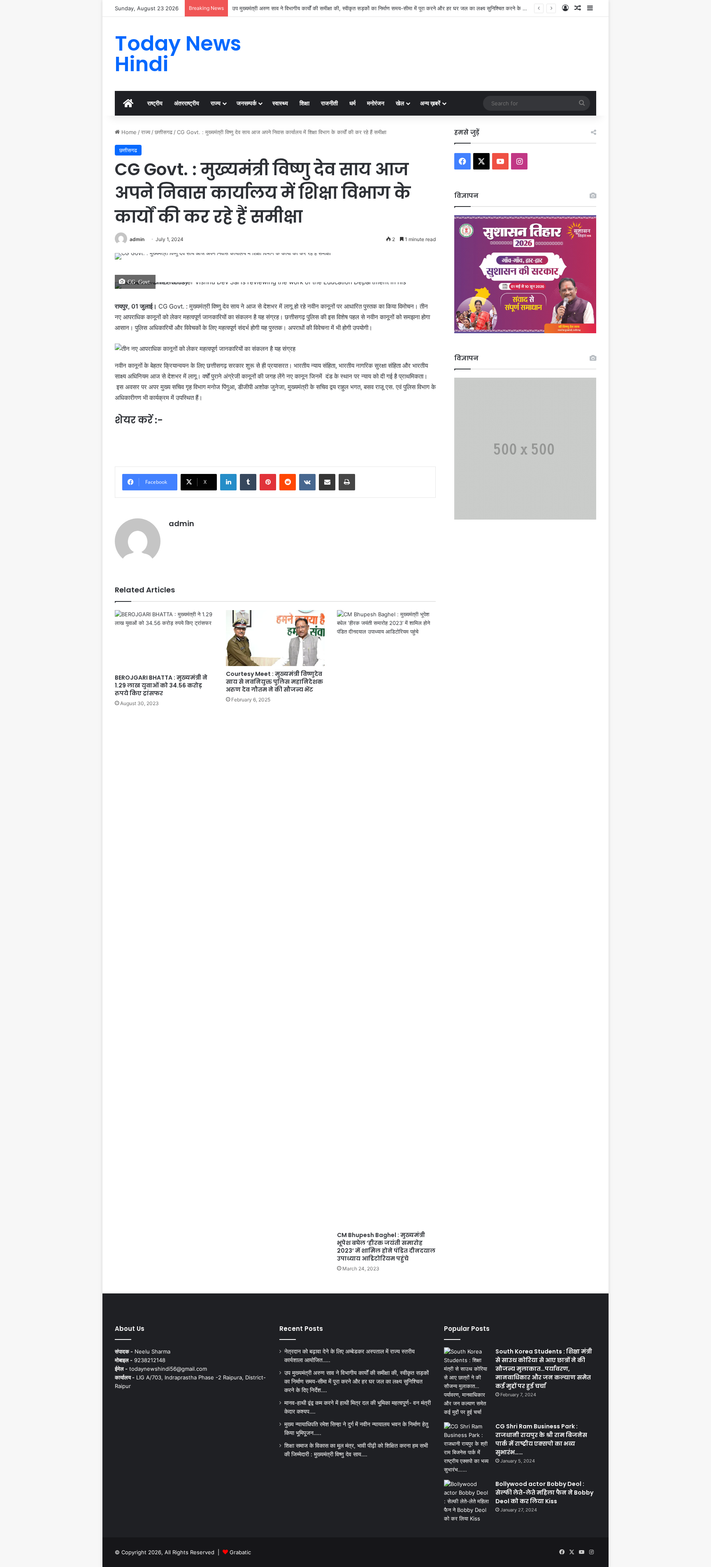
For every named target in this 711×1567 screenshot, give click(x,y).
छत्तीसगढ (163, 132)
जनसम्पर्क (246, 103)
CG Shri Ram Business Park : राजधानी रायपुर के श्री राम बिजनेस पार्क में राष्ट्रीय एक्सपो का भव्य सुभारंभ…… (541, 1439)
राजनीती (329, 103)
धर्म (352, 103)
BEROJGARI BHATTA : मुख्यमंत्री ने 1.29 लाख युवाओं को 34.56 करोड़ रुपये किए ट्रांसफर (161, 685)
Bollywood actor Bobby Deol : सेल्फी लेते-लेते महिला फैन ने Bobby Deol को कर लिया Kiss (544, 1492)
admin (137, 239)
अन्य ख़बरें (430, 103)
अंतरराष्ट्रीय (186, 103)
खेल (400, 103)
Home (128, 132)
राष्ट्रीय (155, 103)
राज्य (216, 103)
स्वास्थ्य (280, 103)
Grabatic (240, 1552)
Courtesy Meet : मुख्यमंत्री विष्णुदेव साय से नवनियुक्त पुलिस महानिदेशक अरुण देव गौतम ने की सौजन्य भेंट (274, 682)
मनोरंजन (375, 103)
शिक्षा (304, 103)
